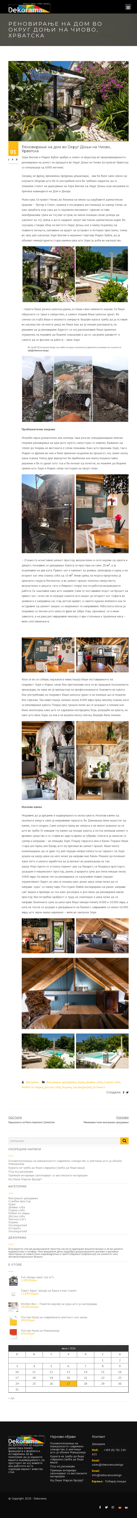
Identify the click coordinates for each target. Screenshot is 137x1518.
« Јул (11, 1398)
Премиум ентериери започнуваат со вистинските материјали (48, 1175)
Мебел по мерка (32, 1087)
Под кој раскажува (20, 1171)
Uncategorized (82, 1087)
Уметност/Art (17, 1219)
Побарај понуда (115, 1481)
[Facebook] (123, 1092)
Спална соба (112, 1082)
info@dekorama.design (107, 1475)
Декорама (32, 1082)
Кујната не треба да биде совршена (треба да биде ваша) (46, 1168)
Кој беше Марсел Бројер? (25, 1179)
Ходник (67, 1087)
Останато (99, 1087)
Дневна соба (94, 1082)
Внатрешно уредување (61, 1082)
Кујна (81, 1082)
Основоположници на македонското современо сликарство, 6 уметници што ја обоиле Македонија (65, 1162)
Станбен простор (19, 1201)
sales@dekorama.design (107, 1464)
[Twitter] (127, 1092)
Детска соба (52, 1087)
